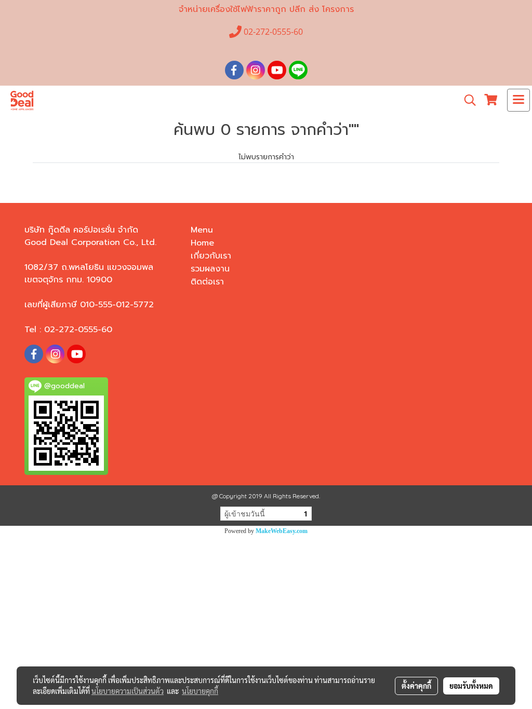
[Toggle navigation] (518, 100)
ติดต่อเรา (207, 282)
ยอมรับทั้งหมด (471, 685)
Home (202, 243)
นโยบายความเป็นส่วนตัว (127, 691)
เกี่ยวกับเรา (211, 256)
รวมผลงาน (210, 269)
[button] (466, 100)
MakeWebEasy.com (282, 531)
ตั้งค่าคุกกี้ (416, 685)
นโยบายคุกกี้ (200, 691)
